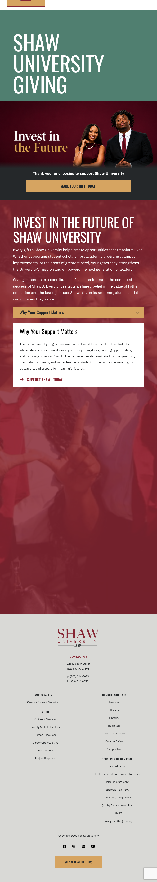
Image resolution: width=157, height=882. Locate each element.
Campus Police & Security (42, 702)
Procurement (45, 750)
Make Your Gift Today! (78, 186)
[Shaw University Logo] (78, 638)
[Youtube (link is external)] (93, 846)
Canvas (114, 710)
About (45, 712)
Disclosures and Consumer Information (117, 774)
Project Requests (45, 758)
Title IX (117, 813)
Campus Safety (42, 695)
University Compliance (117, 797)
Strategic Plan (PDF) (117, 789)
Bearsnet (114, 702)
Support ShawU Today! (45, 379)
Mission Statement (117, 782)
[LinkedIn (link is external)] (83, 846)
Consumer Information (117, 759)
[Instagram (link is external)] (73, 846)
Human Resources (45, 735)
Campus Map (114, 749)
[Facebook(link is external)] (64, 846)
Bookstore (114, 725)
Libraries (114, 718)
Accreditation (117, 766)
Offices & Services (45, 719)
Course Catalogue (114, 733)
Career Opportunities (45, 742)
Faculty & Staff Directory (45, 727)
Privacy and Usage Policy (117, 821)
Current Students (114, 695)
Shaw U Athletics (79, 861)
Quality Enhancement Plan (117, 805)
